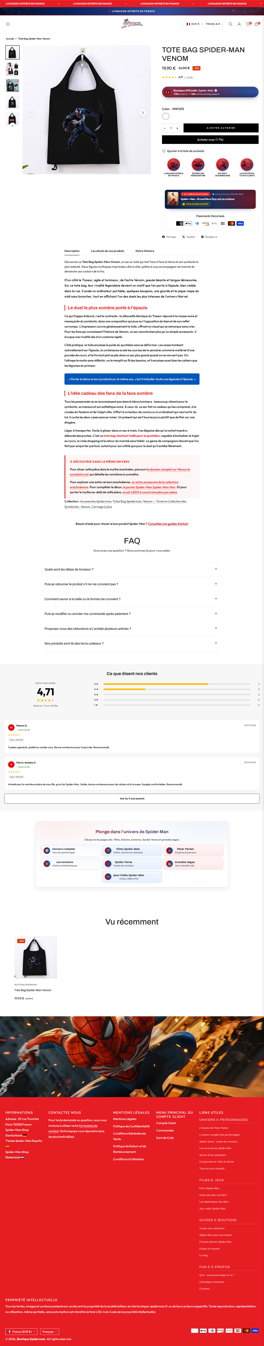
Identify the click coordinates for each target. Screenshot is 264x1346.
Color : (173, 109)
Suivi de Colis (165, 1138)
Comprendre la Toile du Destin (216, 1161)
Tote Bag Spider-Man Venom (32, 990)
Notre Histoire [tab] (145, 251)
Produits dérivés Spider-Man (215, 1242)
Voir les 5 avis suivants (132, 798)
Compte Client (166, 1123)
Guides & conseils (209, 1248)
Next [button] (143, 113)
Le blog (203, 1255)
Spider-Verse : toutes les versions (218, 1141)
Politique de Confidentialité (131, 1126)
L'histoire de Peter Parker (213, 1128)
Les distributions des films (214, 1201)
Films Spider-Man (209, 1188)
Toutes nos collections (211, 1228)
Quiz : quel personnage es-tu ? (217, 1275)
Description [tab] (72, 251)
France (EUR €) (22, 1331)
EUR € (195, 24)
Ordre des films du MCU (213, 1195)
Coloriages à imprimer (211, 1282)
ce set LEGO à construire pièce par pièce (149, 492)
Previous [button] (30, 113)
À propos (204, 1288)
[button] (230, 24)
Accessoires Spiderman (95, 501)
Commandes (165, 1130)
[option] (86, 110)
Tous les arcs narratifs (211, 1168)
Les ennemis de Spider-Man (215, 1148)
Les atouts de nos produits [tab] (107, 251)
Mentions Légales (124, 1119)
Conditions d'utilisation (128, 1159)
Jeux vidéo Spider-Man (212, 1208)
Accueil (10, 38)
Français (213, 24)
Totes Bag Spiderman (127, 501)
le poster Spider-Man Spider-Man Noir (149, 487)
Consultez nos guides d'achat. (168, 524)
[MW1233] (165, 116)
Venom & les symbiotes (212, 1155)
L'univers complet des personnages (219, 1134)
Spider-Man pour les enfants (215, 1235)
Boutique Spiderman (25, 984)
